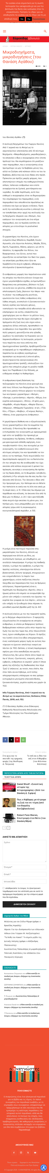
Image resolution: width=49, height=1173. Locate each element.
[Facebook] (5, 739)
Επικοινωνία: (15, 1135)
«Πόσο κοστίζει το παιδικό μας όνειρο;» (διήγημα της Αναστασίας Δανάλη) (22, 976)
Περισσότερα (24, 1129)
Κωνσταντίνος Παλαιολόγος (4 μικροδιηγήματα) (25, 949)
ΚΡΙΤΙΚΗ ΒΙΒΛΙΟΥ (16, 46)
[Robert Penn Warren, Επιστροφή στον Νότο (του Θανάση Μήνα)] (9, 818)
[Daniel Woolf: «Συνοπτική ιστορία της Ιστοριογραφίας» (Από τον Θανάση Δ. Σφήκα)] (9, 787)
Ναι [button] (22, 19)
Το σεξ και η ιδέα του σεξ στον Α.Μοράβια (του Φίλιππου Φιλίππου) (36, 760)
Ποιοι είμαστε (12, 1162)
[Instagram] (21, 1152)
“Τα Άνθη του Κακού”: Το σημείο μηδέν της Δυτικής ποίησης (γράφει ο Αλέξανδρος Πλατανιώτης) (23, 941)
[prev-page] (4, 827)
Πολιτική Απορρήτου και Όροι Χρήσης (24, 1165)
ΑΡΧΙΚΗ (5, 46)
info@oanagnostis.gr (30, 1135)
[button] (4, 31)
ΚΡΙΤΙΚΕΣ (28, 46)
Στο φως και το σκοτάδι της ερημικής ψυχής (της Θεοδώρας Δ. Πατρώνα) (13, 760)
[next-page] (8, 827)
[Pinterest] (17, 739)
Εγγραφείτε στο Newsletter (30, 1162)
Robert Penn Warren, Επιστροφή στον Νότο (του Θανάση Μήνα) (31, 818)
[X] (11, 739)
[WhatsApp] (23, 739)
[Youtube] (35, 1152)
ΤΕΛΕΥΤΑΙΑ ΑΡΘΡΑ (12, 777)
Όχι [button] (29, 19)
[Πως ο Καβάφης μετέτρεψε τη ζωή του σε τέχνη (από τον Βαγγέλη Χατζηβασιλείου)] (9, 802)
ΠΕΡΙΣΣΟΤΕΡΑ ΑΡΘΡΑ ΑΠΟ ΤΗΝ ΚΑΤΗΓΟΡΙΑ (24, 773)
